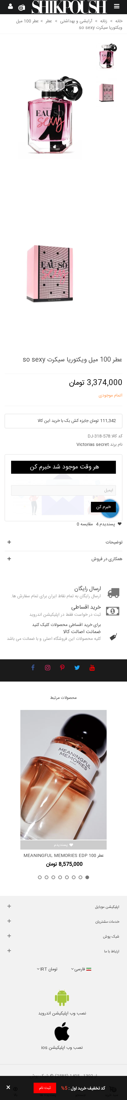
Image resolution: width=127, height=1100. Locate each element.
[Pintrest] (62, 668)
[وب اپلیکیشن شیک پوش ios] (62, 1031)
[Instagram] (47, 668)
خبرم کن (103, 507)
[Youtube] (92, 668)
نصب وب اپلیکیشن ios (62, 1048)
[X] (77, 668)
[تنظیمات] (10, 7)
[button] (87, 877)
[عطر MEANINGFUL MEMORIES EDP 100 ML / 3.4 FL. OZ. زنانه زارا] (63, 774)
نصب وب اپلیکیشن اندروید (62, 1013)
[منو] (116, 7)
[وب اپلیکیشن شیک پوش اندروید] (62, 998)
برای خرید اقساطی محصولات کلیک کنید (66, 625)
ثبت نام (45, 1088)
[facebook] (33, 668)
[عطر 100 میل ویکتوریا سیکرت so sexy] (50, 116)
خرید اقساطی (86, 607)
